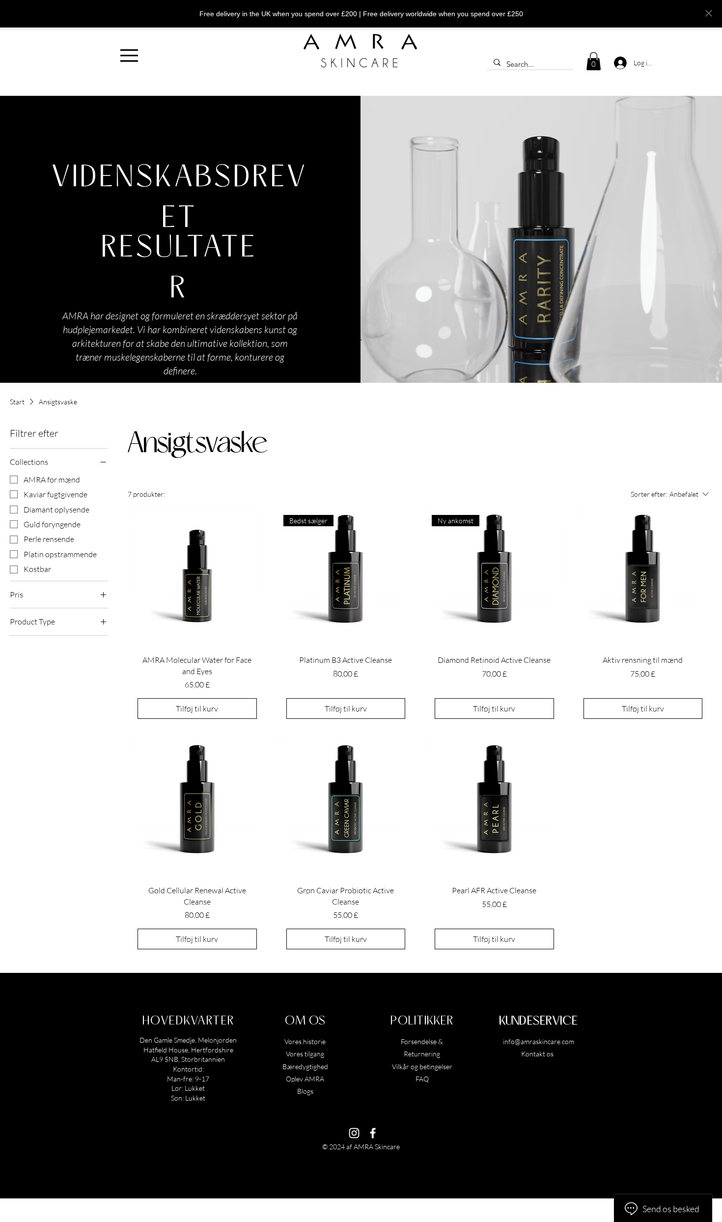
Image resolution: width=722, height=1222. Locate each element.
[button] (593, 61)
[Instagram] (354, 1133)
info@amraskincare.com (538, 1041)
